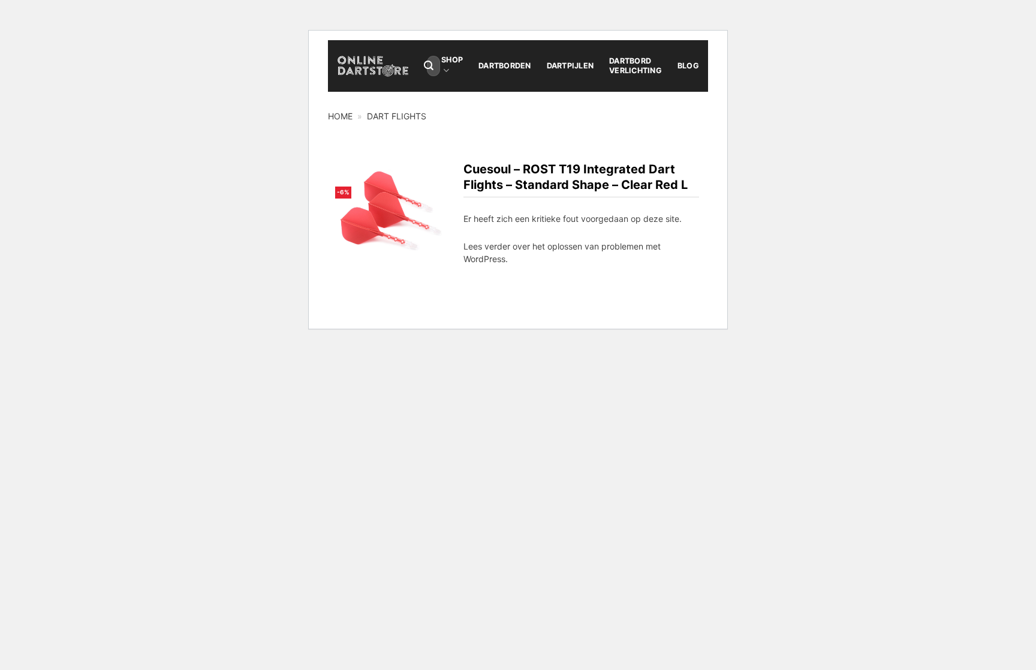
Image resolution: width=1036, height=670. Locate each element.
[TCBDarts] (373, 66)
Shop (452, 59)
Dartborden (504, 65)
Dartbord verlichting (635, 65)
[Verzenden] (428, 66)
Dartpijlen (570, 65)
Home (340, 116)
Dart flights (396, 116)
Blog (688, 65)
